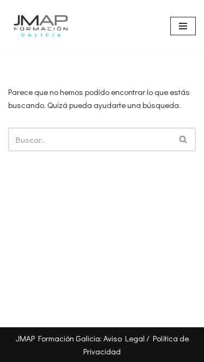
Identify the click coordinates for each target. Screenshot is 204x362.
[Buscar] (183, 139)
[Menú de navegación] (183, 26)
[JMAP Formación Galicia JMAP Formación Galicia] (40, 26)
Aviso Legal (124, 338)
